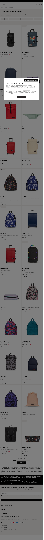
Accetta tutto (22, 96)
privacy (14, 87)
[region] (21, 89)
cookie (19, 87)
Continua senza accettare (30, 80)
